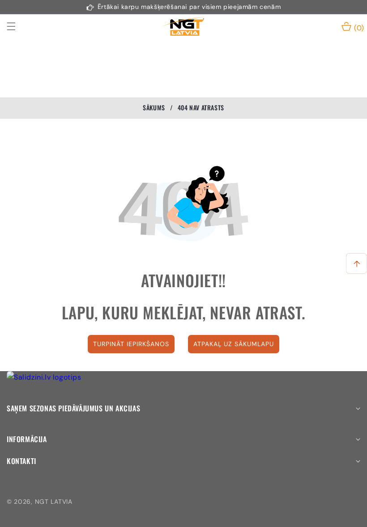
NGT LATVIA (54, 502)
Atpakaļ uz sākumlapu (233, 344)
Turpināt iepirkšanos (131, 344)
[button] (16, 26)
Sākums (154, 108)
